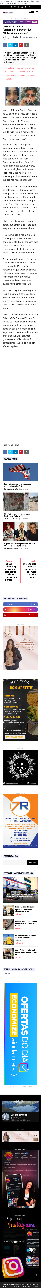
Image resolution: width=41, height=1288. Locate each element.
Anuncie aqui (27, 1286)
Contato (36, 1286)
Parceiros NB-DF (14, 1286)
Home (5, 1286)
